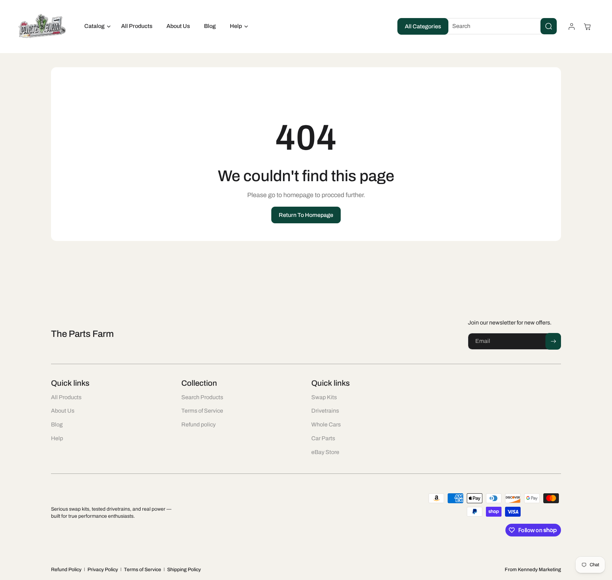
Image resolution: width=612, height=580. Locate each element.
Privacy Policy (102, 569)
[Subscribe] (553, 341)
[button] (95, 26)
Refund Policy (66, 569)
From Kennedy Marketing (533, 569)
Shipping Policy (184, 569)
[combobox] (499, 26)
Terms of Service (142, 569)
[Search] (548, 26)
